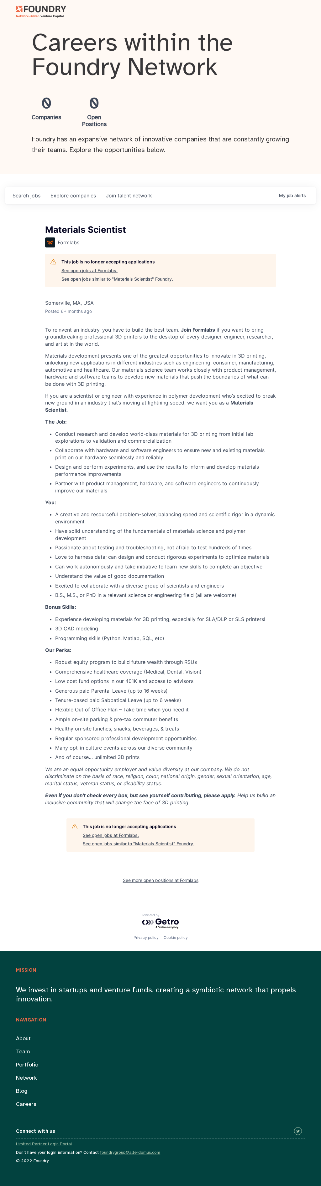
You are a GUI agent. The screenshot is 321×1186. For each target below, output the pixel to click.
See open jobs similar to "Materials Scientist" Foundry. (117, 279)
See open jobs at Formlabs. (89, 270)
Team (23, 1052)
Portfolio (27, 1065)
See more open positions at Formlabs (160, 880)
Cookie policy (176, 937)
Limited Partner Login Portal (44, 1144)
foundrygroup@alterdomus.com (130, 1152)
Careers (26, 1104)
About (23, 1039)
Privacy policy (146, 937)
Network (26, 1078)
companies (73, 195)
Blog (21, 1091)
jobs (26, 195)
